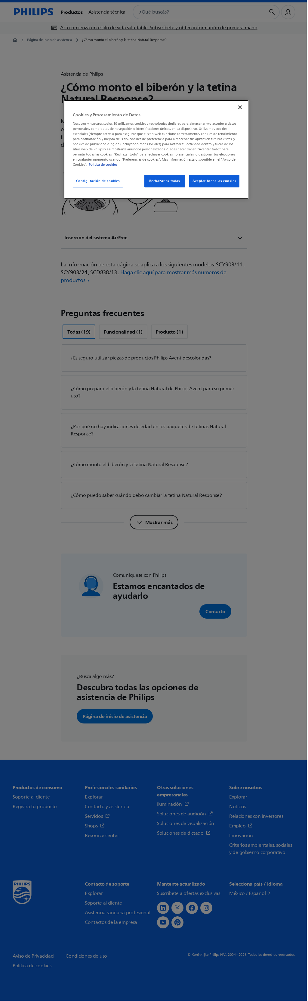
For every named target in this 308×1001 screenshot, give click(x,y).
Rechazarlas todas (164, 181)
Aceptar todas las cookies (214, 181)
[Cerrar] (240, 107)
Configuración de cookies (98, 181)
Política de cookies (103, 165)
